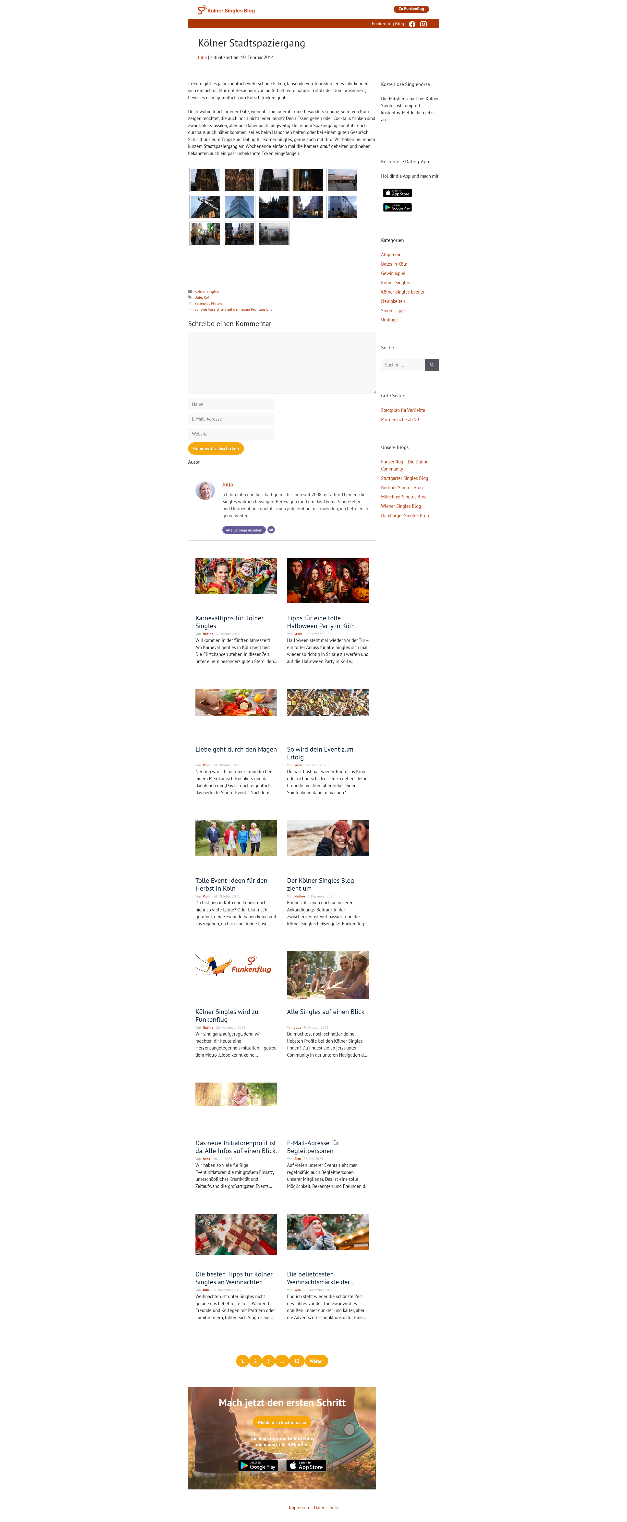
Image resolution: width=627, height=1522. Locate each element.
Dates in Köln (394, 264)
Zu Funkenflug (411, 8)
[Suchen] (432, 365)
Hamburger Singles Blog (405, 515)
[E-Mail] (271, 529)
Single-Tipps (393, 310)
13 (297, 1361)
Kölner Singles (206, 291)
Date (198, 297)
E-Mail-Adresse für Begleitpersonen (313, 1147)
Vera (297, 1290)
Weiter (316, 1361)
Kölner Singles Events (402, 292)
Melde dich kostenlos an (282, 1422)
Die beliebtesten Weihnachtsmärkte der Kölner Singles (318, 1282)
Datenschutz (326, 1507)
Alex (297, 1158)
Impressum (299, 1507)
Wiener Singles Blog (401, 506)
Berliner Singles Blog (402, 487)
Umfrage (389, 320)
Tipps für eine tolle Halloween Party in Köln (321, 622)
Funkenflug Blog (388, 23)
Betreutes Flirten (208, 303)
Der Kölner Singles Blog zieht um (320, 884)
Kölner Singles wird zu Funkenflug (226, 1015)
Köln (208, 297)
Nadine (208, 634)
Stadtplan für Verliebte (403, 410)
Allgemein (391, 255)
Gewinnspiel (393, 273)
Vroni (298, 634)
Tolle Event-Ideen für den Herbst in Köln (231, 884)
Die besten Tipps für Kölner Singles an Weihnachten (234, 1278)
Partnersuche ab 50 (400, 419)
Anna (206, 1158)
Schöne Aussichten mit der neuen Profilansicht (233, 309)
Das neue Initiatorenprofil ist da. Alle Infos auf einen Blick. (236, 1147)
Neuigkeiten (393, 301)
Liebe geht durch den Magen (236, 749)
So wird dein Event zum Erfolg (320, 753)
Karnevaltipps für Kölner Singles (229, 622)
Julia (227, 484)
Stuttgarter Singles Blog (404, 478)
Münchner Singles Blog (404, 497)
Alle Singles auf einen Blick (325, 1011)
